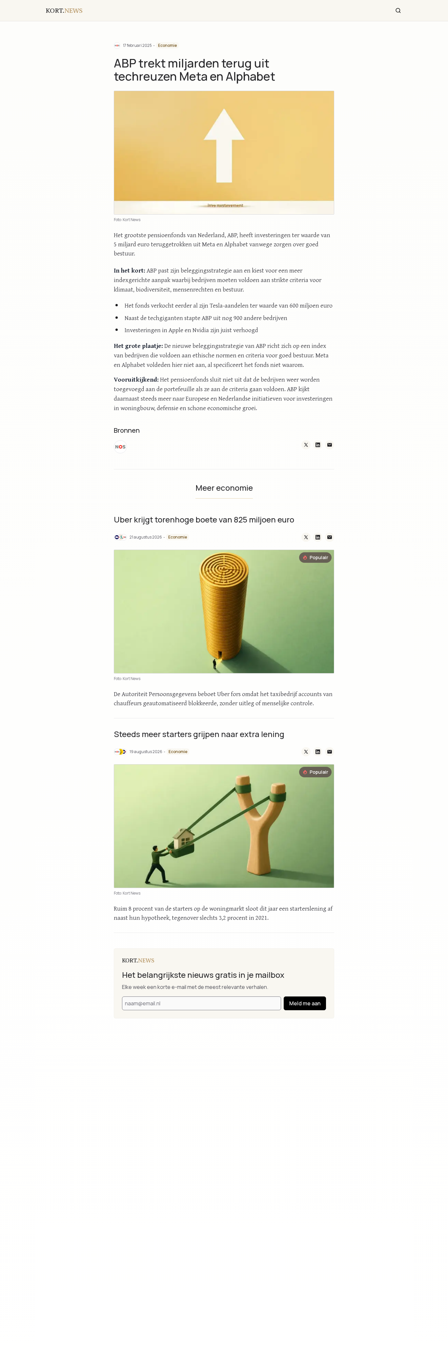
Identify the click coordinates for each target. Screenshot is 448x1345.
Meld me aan (304, 1003)
